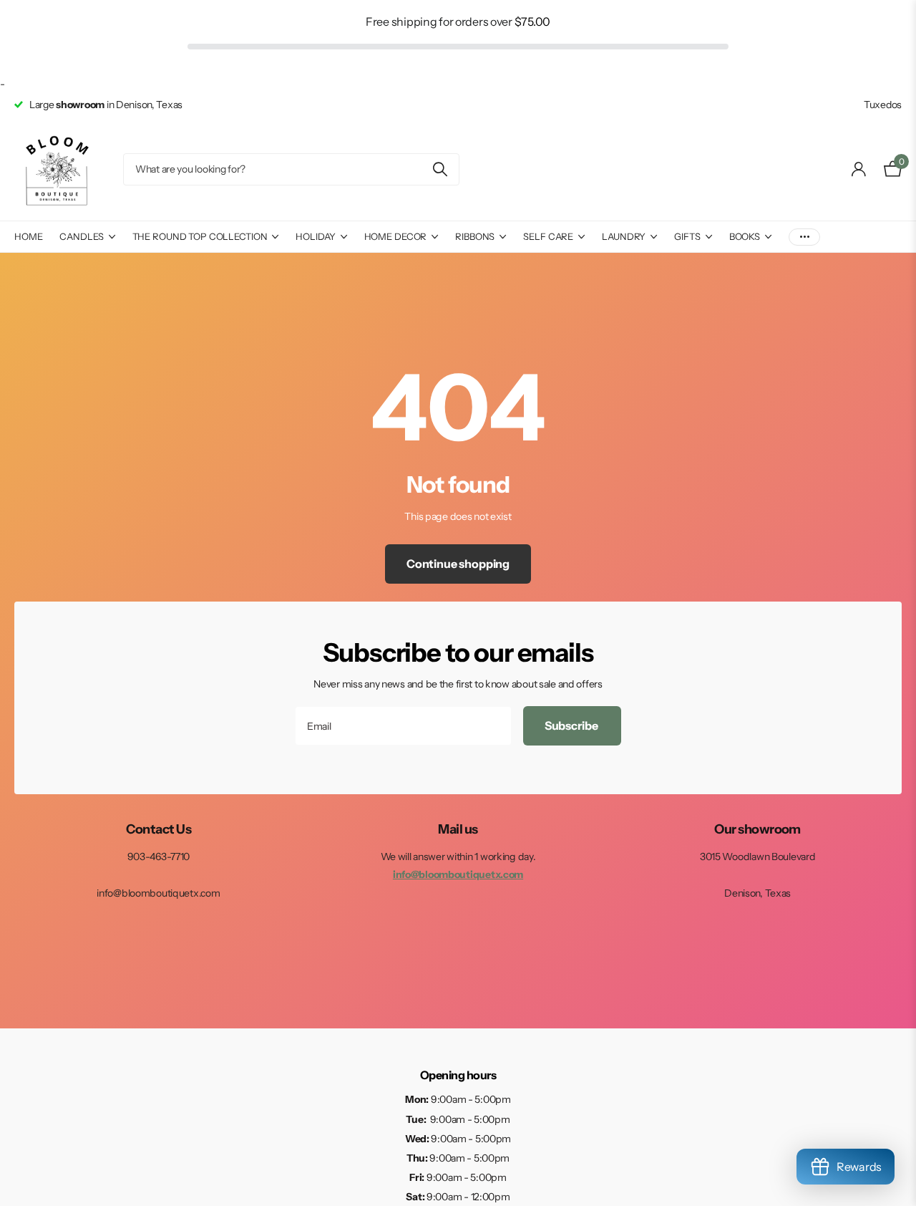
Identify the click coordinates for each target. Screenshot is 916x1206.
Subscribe (572, 725)
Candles (81, 236)
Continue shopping (458, 563)
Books (744, 236)
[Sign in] (859, 169)
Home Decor (395, 236)
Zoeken (439, 169)
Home (28, 236)
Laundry (623, 236)
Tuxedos (883, 104)
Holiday (315, 236)
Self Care (548, 236)
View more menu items (804, 237)
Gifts (687, 236)
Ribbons (474, 236)
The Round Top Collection (200, 236)
